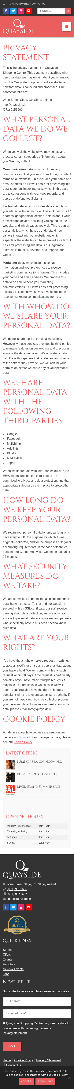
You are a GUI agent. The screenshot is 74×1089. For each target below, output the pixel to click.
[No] (69, 1078)
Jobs (6, 974)
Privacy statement (15, 1033)
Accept (26, 1081)
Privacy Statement (48, 1060)
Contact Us (38, 4)
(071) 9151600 (17, 889)
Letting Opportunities (16, 4)
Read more (45, 1081)
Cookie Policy (23, 742)
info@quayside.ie (19, 898)
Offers (7, 954)
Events (7, 959)
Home (7, 1060)
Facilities (9, 964)
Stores (7, 949)
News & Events (13, 969)
